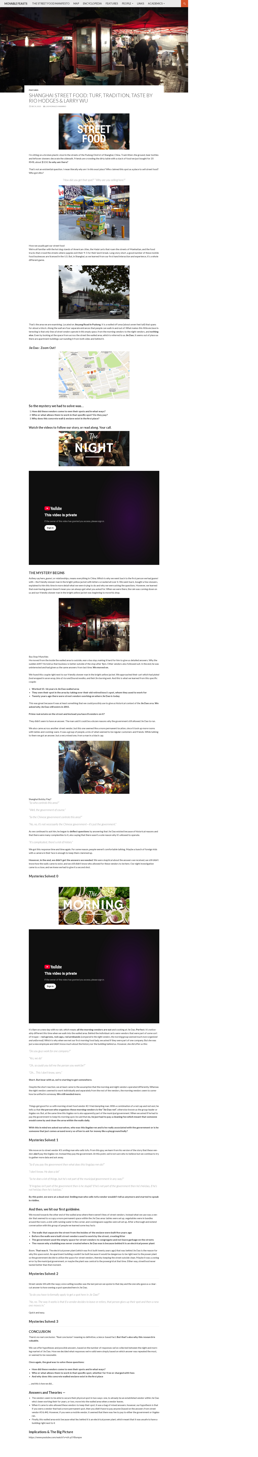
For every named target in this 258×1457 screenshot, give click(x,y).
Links (140, 3)
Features (112, 3)
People (126, 3)
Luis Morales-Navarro (55, 106)
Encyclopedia (92, 3)
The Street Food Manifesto (51, 3)
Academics (155, 3)
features (33, 90)
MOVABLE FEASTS (15, 3)
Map (76, 3)
